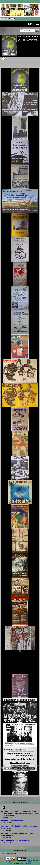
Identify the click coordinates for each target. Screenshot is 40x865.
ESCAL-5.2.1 (23, 863)
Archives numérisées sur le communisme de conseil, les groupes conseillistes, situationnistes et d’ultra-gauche (20, 813)
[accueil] (20, 17)
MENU (31, 24)
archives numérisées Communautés (15, 841)
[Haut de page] (29, 863)
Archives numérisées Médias (12, 821)
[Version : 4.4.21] (11, 863)
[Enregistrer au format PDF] (3, 59)
